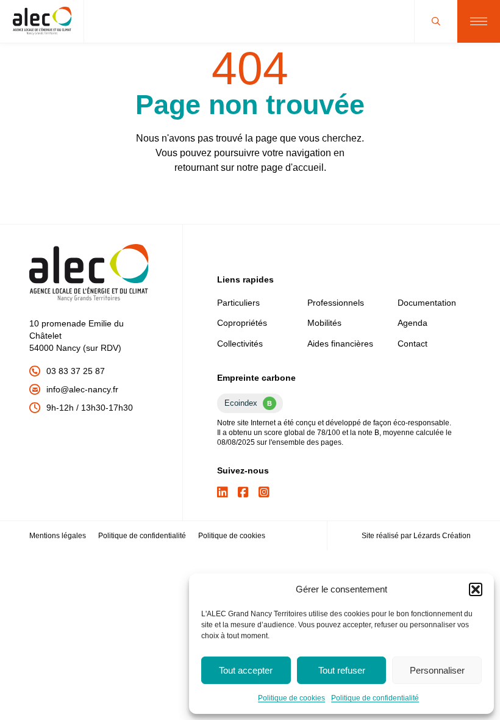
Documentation (427, 303)
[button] (476, 589)
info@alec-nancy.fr (82, 389)
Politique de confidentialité (375, 698)
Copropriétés (242, 323)
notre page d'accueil (280, 167)
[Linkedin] (222, 492)
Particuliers (238, 303)
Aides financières (340, 343)
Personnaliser (437, 670)
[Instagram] (264, 492)
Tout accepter (246, 670)
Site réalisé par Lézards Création (416, 535)
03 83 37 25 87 (75, 371)
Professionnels (335, 303)
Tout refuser (341, 670)
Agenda (412, 323)
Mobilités (324, 323)
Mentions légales (57, 535)
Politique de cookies (291, 698)
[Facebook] (243, 492)
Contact (412, 343)
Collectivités (240, 343)
